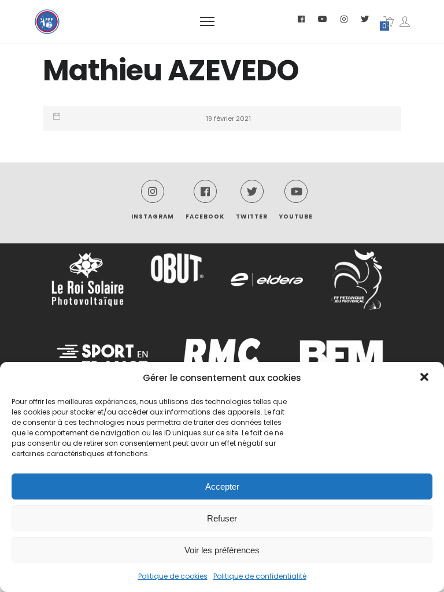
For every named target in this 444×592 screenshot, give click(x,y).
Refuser (222, 518)
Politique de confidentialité (259, 576)
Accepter (222, 486)
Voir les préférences (222, 550)
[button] (425, 378)
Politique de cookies (173, 576)
